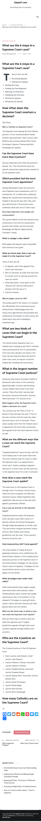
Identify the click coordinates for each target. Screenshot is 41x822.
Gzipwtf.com (20, 3)
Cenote (11, 815)
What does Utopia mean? (29, 742)
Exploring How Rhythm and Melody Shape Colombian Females (19, 775)
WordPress (6, 817)
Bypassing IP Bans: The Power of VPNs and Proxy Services (19, 781)
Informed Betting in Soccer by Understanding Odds (20, 769)
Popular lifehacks (8, 41)
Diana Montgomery (9, 54)
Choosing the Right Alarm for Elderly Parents (20, 786)
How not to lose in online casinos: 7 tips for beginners (19, 791)
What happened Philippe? (10, 743)
